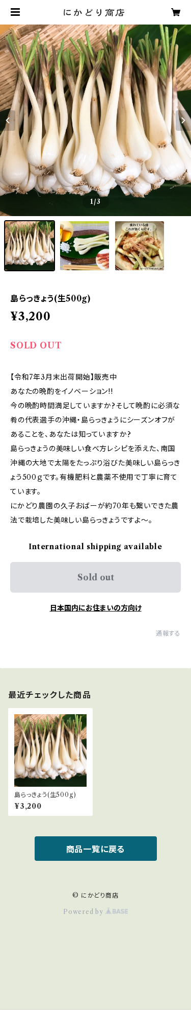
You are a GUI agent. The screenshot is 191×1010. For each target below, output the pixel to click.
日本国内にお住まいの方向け (96, 608)
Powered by (84, 911)
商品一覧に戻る (95, 849)
